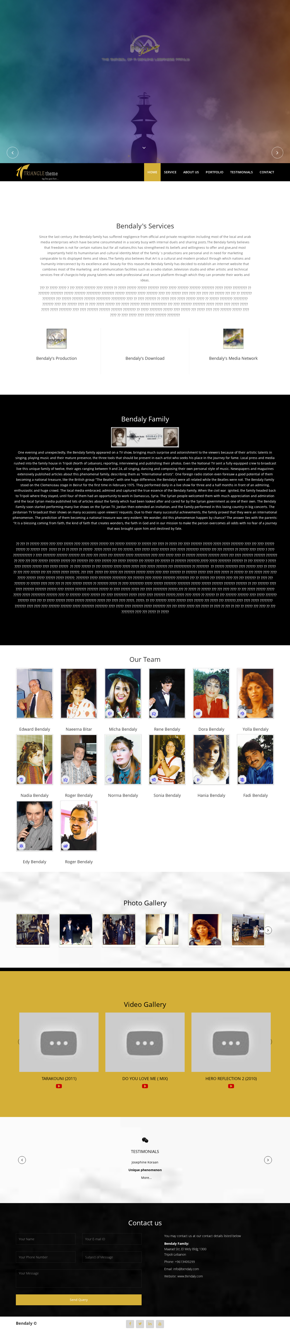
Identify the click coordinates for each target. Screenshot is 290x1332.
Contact (267, 172)
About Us (191, 172)
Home (152, 172)
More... (145, 1177)
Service (170, 172)
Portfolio (214, 172)
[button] (22, 1160)
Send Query (79, 1300)
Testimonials (241, 172)
